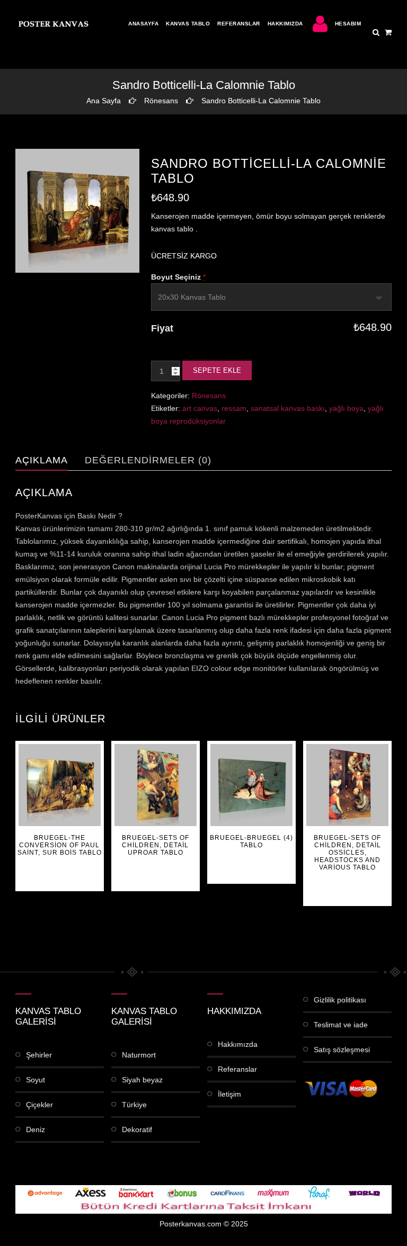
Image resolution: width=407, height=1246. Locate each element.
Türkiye (134, 1104)
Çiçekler (39, 1104)
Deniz (35, 1129)
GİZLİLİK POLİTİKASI (340, 1000)
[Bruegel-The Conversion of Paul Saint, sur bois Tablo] (59, 785)
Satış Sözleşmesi (342, 1049)
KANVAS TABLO (188, 23)
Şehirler (39, 1055)
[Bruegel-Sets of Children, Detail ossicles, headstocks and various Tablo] (347, 785)
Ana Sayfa (103, 100)
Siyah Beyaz (142, 1079)
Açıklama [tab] (41, 460)
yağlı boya (346, 408)
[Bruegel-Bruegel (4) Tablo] (251, 785)
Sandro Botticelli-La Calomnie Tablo (261, 100)
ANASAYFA (143, 23)
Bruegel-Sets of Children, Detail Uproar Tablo (155, 845)
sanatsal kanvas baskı (288, 408)
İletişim (229, 1094)
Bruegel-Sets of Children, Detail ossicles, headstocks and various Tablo (347, 852)
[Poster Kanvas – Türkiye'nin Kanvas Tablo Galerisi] (52, 24)
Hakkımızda (285, 23)
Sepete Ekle (217, 370)
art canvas (199, 408)
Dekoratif (137, 1129)
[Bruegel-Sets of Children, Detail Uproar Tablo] (155, 785)
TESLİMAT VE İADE (341, 1024)
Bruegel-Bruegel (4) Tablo (251, 841)
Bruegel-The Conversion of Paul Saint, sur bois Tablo (59, 845)
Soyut (35, 1079)
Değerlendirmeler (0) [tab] (148, 460)
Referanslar (238, 23)
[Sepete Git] (388, 32)
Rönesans (161, 100)
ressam (234, 408)
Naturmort (139, 1055)
